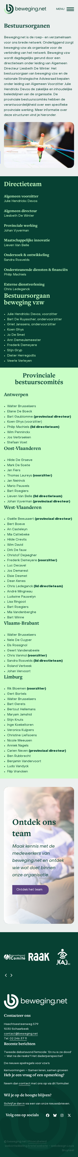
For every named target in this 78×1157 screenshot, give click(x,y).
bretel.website (38, 1146)
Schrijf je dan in (14, 1103)
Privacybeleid (37, 1141)
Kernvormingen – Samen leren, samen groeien (36, 1070)
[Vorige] (6, 975)
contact (24, 1083)
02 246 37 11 (18, 1038)
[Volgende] (11, 975)
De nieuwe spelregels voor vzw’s (27, 1063)
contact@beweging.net (21, 1033)
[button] (65, 9)
